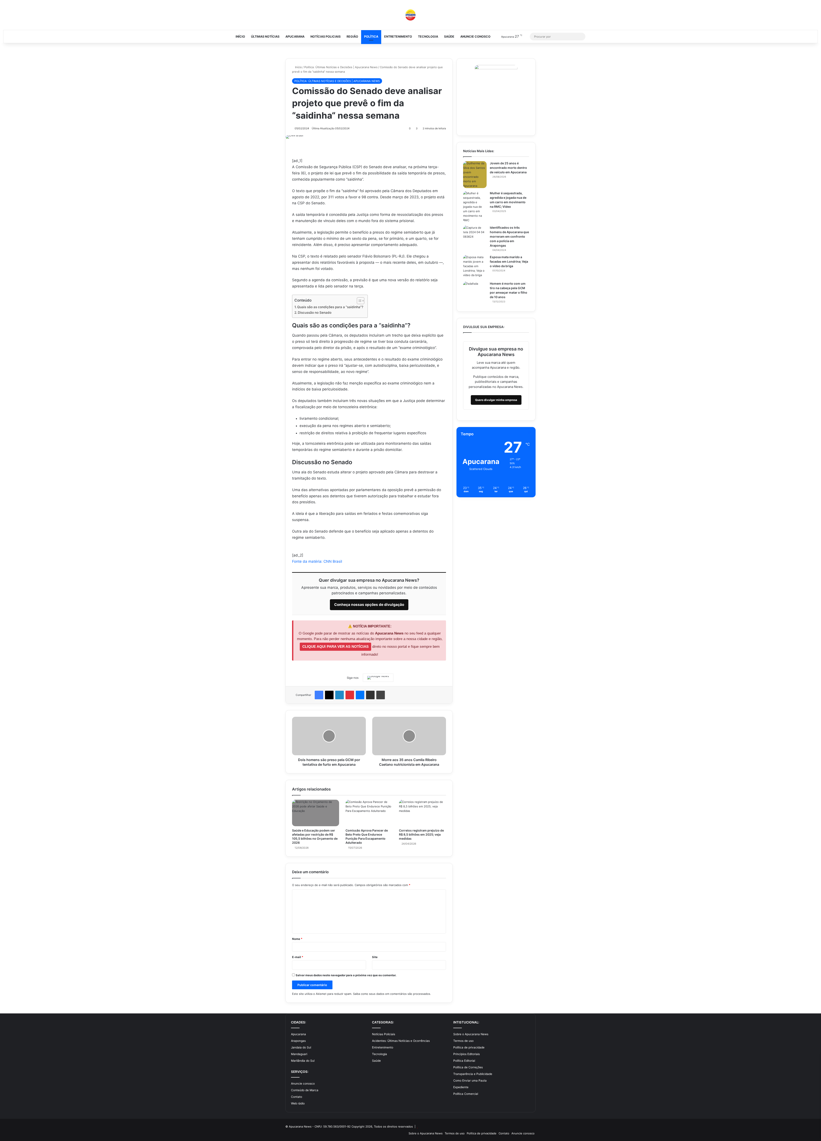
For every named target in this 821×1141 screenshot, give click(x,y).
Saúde (449, 36)
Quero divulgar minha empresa (496, 400)
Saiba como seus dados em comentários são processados (391, 993)
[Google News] (378, 678)
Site (375, 957)
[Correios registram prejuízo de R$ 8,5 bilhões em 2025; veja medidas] (422, 813)
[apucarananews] (410, 15)
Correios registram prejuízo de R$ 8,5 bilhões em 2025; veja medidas (421, 834)
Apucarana (294, 36)
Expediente (460, 1087)
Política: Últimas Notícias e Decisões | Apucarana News (341, 67)
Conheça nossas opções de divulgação (369, 604)
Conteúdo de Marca (304, 1090)
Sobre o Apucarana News (470, 1034)
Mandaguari (299, 1054)
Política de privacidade (468, 1047)
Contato (296, 1096)
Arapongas (298, 1040)
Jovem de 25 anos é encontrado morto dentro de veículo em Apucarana (508, 167)
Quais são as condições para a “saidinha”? (330, 307)
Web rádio (298, 1103)
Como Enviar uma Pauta (470, 1080)
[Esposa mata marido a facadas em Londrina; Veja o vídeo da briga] (475, 266)
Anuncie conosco (475, 36)
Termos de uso (463, 1040)
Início (240, 36)
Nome (297, 939)
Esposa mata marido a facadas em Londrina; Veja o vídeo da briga (509, 261)
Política (371, 36)
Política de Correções (468, 1067)
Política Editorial (464, 1060)
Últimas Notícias (265, 36)
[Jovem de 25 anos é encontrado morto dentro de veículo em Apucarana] (475, 174)
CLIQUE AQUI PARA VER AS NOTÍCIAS (335, 647)
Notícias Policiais (325, 36)
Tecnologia (428, 36)
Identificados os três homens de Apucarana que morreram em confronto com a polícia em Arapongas (509, 236)
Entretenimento (398, 36)
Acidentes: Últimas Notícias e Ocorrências (401, 1040)
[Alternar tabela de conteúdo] (358, 300)
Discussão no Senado (314, 313)
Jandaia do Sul (301, 1047)
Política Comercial (465, 1093)
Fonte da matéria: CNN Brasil (317, 561)
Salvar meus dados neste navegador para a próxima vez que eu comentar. (346, 975)
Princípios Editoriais (466, 1054)
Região (352, 36)
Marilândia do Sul (303, 1060)
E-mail (297, 957)
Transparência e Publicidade (472, 1074)
